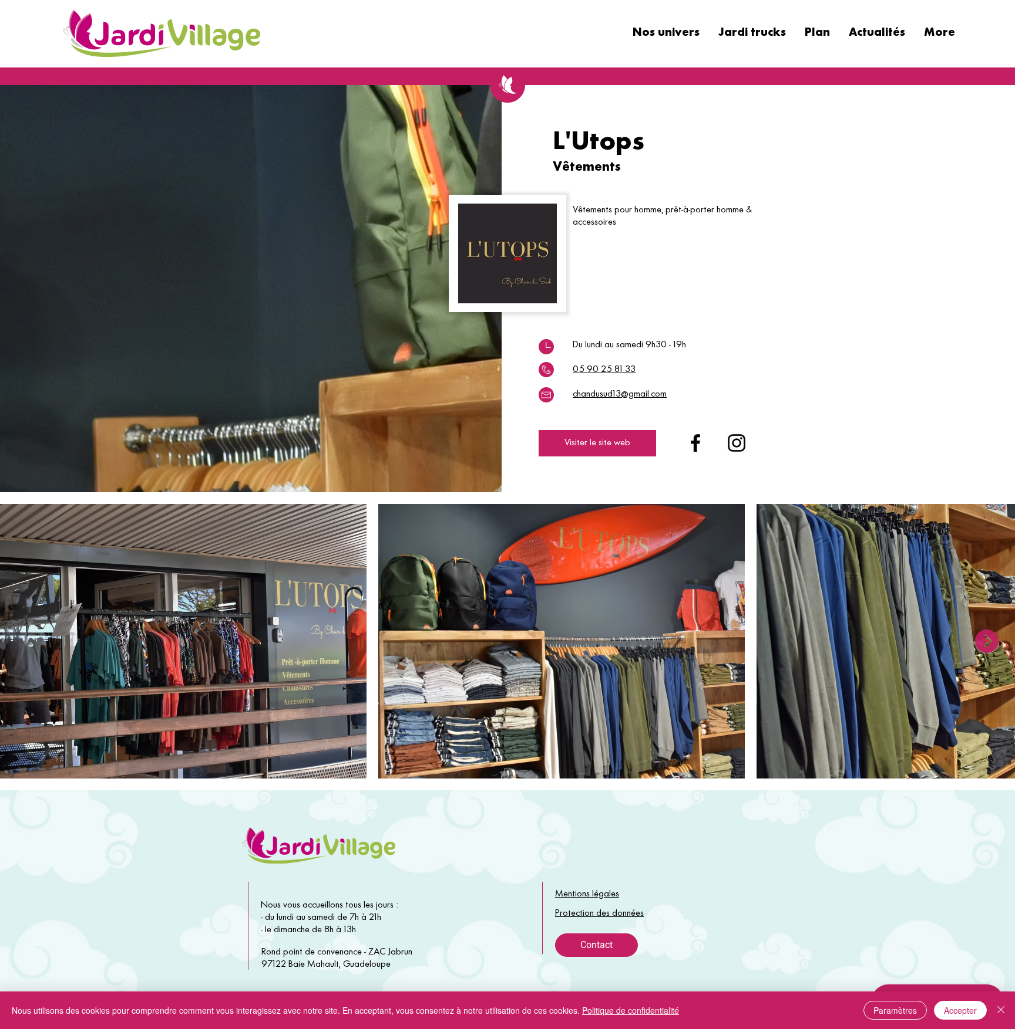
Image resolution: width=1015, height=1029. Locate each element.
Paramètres (895, 1010)
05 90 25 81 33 (604, 369)
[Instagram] (736, 443)
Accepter (960, 1010)
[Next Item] (986, 641)
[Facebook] (695, 443)
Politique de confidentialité (630, 1010)
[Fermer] (1001, 1010)
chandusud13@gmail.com (620, 394)
